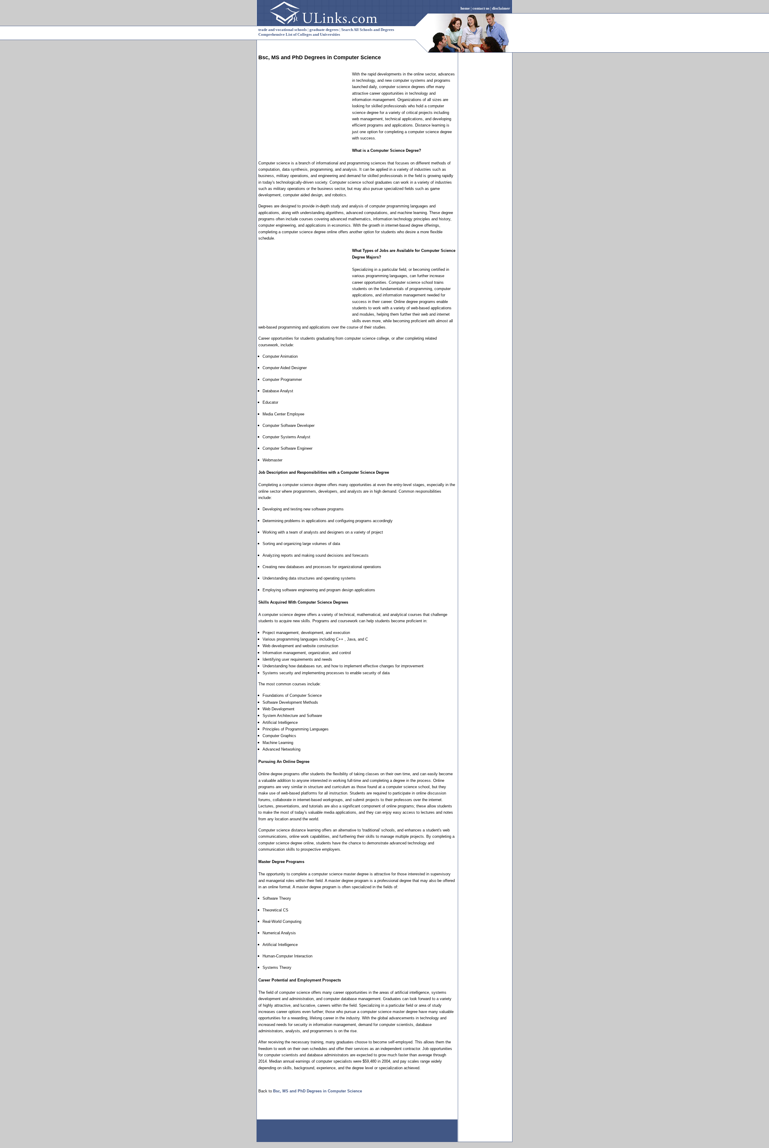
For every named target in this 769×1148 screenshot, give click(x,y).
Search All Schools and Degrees (367, 29)
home (465, 8)
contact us (481, 8)
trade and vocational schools (282, 29)
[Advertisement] (303, 108)
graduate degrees (324, 29)
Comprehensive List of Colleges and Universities (299, 34)
